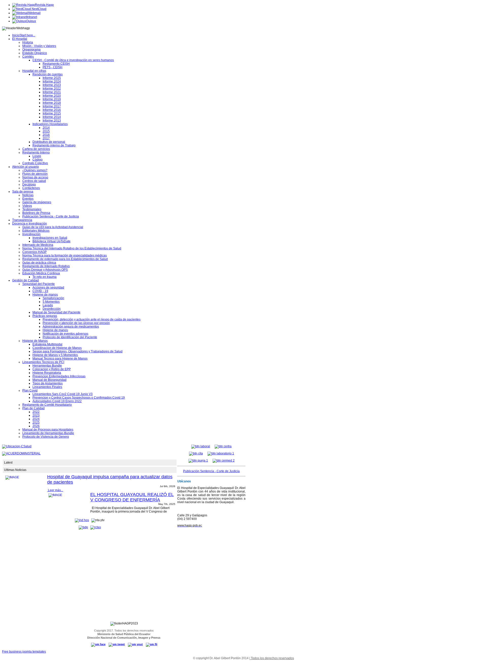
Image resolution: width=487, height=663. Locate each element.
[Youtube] (135, 644)
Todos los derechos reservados (272, 658)
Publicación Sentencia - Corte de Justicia (211, 471)
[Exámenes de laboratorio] (220, 453)
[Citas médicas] (196, 453)
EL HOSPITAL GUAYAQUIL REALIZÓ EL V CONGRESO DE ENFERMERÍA (132, 497)
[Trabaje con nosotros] (200, 446)
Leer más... (55, 490)
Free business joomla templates (24, 651)
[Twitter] (117, 644)
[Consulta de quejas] (198, 460)
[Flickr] (151, 644)
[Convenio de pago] (224, 460)
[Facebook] (98, 644)
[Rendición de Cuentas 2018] (95, 527)
